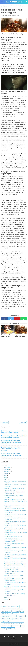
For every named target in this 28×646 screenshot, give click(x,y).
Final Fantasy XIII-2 (17, 609)
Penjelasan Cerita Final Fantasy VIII (6, 335)
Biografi (4, 606)
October (6, 469)
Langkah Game (14, 2)
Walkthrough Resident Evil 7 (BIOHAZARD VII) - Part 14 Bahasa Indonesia (11, 442)
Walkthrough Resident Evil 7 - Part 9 (14, 508)
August (6, 473)
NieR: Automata (6, 616)
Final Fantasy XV (6, 611)
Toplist (4, 628)
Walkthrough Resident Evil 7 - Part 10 (14, 499)
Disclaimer (14, 639)
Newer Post (5, 422)
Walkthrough (11, 628)
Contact (11, 637)
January (6, 599)
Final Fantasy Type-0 (13, 606)
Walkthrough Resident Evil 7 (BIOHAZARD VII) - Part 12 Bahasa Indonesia (11, 455)
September (7, 471)
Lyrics (22, 611)
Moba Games (14, 613)
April (5, 479)
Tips (22, 626)
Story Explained (6, 626)
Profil (21, 618)
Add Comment (15, 15)
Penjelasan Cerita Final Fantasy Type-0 (19, 335)
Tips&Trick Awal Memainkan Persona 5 (14, 566)
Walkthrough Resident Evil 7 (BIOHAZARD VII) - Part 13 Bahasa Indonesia (11, 448)
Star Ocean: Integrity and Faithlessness (12, 623)
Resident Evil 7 (5, 621)
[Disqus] (14, 360)
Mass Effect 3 (5, 613)
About (5, 637)
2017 (4, 465)
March (6, 597)
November (7, 467)
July (5, 475)
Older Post (23, 422)
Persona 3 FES (21, 616)
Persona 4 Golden (6, 618)
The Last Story (16, 626)
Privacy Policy (19, 637)
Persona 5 (15, 618)
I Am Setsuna (15, 611)
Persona (13, 616)
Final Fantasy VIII (6, 609)
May (5, 477)
